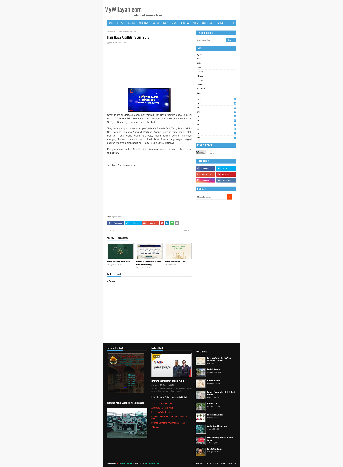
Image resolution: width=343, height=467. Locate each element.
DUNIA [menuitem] (195, 23)
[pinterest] (226, 174)
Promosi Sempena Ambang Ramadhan (168, 423)
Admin (111, 43)
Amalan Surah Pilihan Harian (217, 426)
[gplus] (205, 174)
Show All (155, 427)
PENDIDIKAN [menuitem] (144, 23)
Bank (199, 59)
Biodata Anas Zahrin (214, 449)
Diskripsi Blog (198, 463)
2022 (216, 116)
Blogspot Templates (151, 463)
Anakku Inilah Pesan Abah (162, 408)
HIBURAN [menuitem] (185, 23)
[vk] (226, 180)
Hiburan (200, 76)
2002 (216, 138)
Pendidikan (201, 89)
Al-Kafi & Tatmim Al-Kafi (161, 404)
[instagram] (205, 180)
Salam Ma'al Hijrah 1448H (175, 261)
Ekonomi (200, 72)
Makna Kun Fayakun (213, 380)
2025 (216, 103)
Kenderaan (201, 84)
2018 (216, 133)
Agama (114, 216)
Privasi (208, 463)
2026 (216, 99)
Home (109, 31)
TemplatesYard (126, 463)
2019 (216, 129)
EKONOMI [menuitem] (131, 23)
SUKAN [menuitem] (174, 23)
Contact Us (232, 463)
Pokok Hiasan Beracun (215, 414)
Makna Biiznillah (212, 403)
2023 (216, 112)
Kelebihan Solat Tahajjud (161, 412)
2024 (216, 108)
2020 (216, 125)
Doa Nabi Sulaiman (213, 369)
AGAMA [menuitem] (156, 23)
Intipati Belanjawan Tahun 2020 (167, 381)
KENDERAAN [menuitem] (207, 23)
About (223, 463)
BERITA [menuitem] (120, 23)
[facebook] (205, 168)
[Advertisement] (149, 66)
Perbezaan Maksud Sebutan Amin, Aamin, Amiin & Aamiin (219, 359)
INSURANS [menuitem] (220, 23)
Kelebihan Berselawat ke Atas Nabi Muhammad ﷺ (148, 263)
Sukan (199, 93)
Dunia (199, 67)
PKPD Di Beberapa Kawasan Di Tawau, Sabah (220, 438)
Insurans (200, 80)
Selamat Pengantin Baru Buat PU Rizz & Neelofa (221, 393)
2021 (216, 120)
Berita (115, 31)
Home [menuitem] (111, 23)
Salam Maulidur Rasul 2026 (118, 261)
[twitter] (226, 168)
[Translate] (229, 197)
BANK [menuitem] (165, 23)
